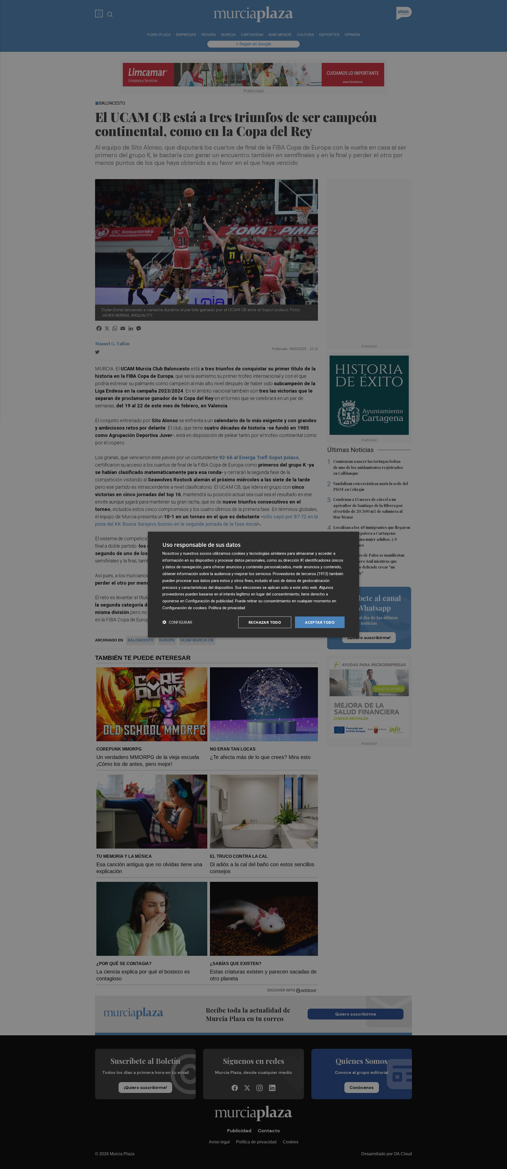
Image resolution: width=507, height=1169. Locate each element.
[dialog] (253, 584)
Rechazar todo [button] (264, 622)
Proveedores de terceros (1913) (300, 573)
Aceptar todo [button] (320, 622)
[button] (177, 622)
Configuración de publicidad (209, 601)
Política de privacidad (227, 607)
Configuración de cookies (184, 607)
